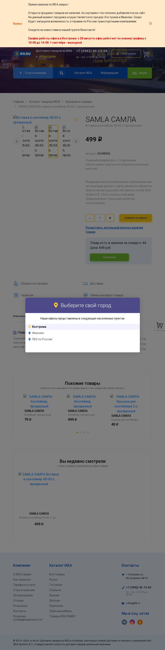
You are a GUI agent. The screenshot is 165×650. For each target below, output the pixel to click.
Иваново (38, 333)
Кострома (39, 326)
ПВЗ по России (42, 339)
